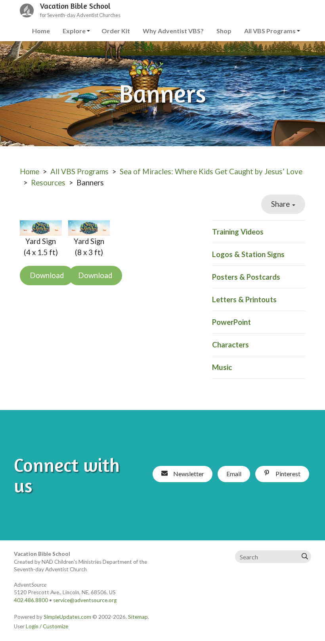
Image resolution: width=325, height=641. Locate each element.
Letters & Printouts (244, 299)
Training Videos (238, 231)
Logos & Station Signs (248, 254)
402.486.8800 (31, 600)
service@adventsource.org (85, 600)
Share (281, 204)
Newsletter (188, 473)
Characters (230, 344)
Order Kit (115, 30)
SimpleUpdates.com (67, 617)
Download (47, 275)
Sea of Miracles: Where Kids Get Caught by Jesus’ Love (211, 171)
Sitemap (138, 617)
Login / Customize (47, 626)
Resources (48, 182)
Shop (223, 30)
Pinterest (287, 473)
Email (233, 473)
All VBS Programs (270, 30)
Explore (74, 30)
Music (222, 367)
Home (41, 30)
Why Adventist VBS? (173, 30)
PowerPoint (231, 322)
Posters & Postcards (246, 277)
